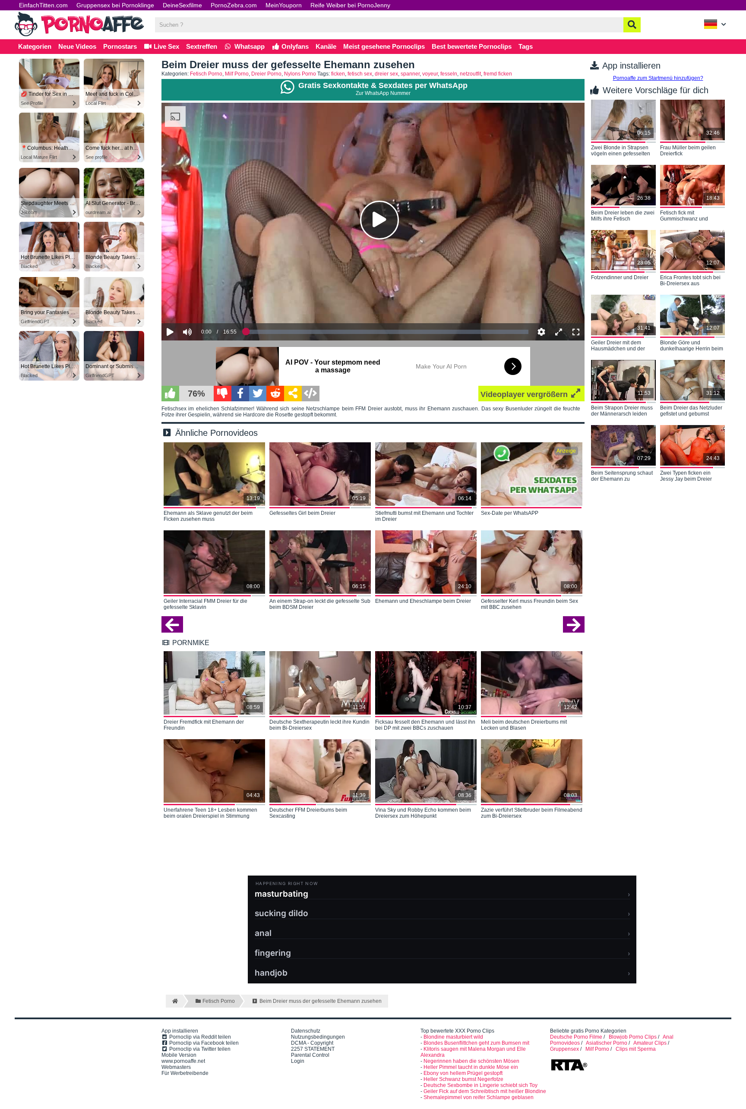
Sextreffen (201, 46)
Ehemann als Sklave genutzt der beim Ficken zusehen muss (208, 516)
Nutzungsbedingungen (318, 1037)
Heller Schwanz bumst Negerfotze (463, 1079)
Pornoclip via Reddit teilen (199, 1037)
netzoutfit (470, 74)
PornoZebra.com (234, 5)
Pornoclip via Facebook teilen (203, 1043)
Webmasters (176, 1067)
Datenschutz (305, 1031)
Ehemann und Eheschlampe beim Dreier (423, 601)
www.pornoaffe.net (183, 1061)
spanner (410, 74)
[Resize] (558, 331)
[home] (174, 1001)
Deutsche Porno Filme (576, 1037)
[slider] (202, 305)
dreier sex (386, 74)
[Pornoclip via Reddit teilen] (275, 393)
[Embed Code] (310, 393)
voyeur (430, 74)
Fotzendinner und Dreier (619, 277)
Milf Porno (237, 74)
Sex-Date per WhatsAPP (509, 513)
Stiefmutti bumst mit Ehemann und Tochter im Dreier (424, 516)
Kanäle (326, 46)
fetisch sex (360, 74)
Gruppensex (564, 1049)
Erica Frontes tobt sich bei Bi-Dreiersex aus (690, 280)
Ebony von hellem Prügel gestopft (463, 1073)
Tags (525, 46)
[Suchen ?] (632, 24)
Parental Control (310, 1055)
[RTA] (569, 1070)
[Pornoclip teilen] (293, 393)
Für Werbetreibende (185, 1073)
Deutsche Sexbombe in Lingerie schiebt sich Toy (480, 1085)
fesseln (448, 74)
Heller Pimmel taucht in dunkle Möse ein (471, 1067)
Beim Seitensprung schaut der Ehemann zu (622, 476)
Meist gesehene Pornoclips (384, 46)
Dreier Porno (266, 74)
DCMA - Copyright (312, 1043)
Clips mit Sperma (636, 1049)
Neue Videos (77, 46)
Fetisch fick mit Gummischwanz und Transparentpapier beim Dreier (688, 216)
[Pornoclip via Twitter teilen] (258, 393)
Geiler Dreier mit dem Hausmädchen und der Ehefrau (618, 346)
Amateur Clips (650, 1043)
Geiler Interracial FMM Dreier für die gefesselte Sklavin (205, 604)
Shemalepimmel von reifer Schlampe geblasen (479, 1097)
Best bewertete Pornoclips (472, 46)
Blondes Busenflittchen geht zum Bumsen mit (476, 1043)
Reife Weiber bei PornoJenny (350, 5)
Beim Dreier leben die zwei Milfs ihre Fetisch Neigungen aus (622, 216)
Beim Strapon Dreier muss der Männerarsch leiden (622, 411)
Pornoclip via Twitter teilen (199, 1049)
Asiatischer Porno (606, 1043)
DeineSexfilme (182, 5)
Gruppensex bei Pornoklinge (115, 5)
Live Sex (165, 46)
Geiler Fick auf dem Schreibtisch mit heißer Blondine (485, 1091)
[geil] (170, 393)
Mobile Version (178, 1055)
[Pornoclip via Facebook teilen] (240, 393)
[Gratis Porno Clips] (79, 35)
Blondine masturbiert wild (453, 1037)
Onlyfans (294, 46)
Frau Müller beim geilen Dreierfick (688, 151)
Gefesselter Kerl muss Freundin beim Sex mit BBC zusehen (529, 604)
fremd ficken (498, 74)
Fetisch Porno (206, 74)
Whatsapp (249, 46)
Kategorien (34, 46)
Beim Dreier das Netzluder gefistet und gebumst (691, 411)
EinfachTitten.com (43, 5)
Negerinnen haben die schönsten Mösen (471, 1061)
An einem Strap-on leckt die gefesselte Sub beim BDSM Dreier (319, 604)
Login (297, 1061)
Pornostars (120, 46)
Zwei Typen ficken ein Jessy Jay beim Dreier (686, 476)
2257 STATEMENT (313, 1049)
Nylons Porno (300, 74)
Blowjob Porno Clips (633, 1037)
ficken (338, 74)
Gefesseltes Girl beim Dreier (302, 513)
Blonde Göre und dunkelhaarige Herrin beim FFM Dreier (691, 346)
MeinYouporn (284, 5)
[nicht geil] (222, 393)
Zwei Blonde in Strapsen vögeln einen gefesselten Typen (620, 151)
